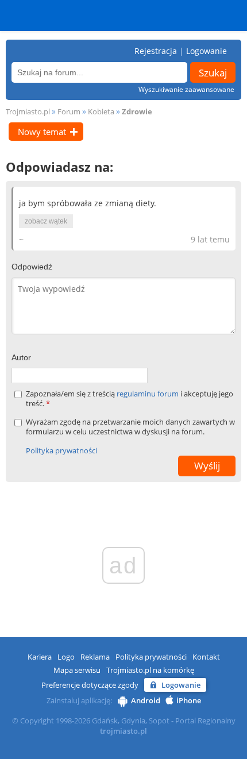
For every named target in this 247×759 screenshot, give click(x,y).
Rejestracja (155, 50)
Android (145, 700)
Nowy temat (42, 131)
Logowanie (206, 50)
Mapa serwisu (77, 670)
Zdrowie (137, 111)
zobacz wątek (46, 221)
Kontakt (206, 657)
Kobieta (101, 111)
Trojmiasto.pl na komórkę (150, 670)
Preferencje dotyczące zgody (89, 685)
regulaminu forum (148, 393)
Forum (68, 111)
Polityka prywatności (61, 450)
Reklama (95, 657)
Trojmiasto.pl (28, 111)
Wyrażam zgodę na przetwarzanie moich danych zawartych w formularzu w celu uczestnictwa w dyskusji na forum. (130, 427)
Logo (66, 657)
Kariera (40, 657)
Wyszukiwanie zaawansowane (186, 89)
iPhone (188, 700)
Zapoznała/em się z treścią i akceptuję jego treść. (129, 399)
